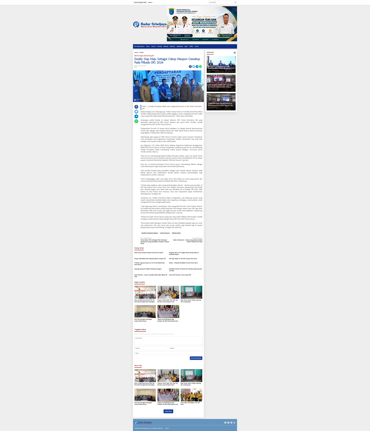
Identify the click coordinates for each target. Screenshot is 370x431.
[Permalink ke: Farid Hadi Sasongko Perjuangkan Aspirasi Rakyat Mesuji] (145, 311)
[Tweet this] (193, 66)
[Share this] (190, 66)
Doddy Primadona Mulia (150, 233)
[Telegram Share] (197, 66)
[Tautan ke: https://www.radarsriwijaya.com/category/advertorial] (235, 53)
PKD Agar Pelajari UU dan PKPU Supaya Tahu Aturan (183, 258)
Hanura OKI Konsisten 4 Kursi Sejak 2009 (180, 275)
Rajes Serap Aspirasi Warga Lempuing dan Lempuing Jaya (191, 300)
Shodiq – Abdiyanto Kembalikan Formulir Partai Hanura (183, 263)
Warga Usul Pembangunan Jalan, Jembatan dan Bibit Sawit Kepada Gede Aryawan (168, 320)
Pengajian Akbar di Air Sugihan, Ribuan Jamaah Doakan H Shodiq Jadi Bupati (184, 253)
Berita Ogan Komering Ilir (144, 56)
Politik (135, 67)
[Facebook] (225, 422)
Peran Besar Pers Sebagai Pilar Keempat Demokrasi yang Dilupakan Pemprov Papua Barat (155, 240)
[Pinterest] (231, 422)
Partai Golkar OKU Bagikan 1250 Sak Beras (190, 403)
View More (168, 411)
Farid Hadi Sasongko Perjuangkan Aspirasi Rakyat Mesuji (143, 320)
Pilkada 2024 (176, 233)
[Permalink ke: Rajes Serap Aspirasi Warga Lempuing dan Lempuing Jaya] (191, 292)
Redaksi (167, 428)
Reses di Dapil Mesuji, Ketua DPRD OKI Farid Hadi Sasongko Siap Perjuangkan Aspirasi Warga (144, 301)
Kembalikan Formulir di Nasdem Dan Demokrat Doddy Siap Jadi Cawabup (185, 269)
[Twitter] (228, 422)
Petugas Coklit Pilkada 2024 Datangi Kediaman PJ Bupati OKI (150, 258)
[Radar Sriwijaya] (150, 24)
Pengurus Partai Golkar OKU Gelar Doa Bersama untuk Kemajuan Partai (168, 300)
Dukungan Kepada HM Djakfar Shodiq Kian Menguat (147, 269)
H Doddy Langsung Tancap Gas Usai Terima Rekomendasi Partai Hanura (149, 263)
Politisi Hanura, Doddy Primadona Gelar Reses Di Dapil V (149, 252)
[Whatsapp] (200, 66)
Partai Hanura (164, 233)
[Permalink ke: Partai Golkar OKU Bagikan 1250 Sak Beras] (191, 395)
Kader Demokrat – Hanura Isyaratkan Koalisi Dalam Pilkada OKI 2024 (187, 240)
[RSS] (234, 422)
